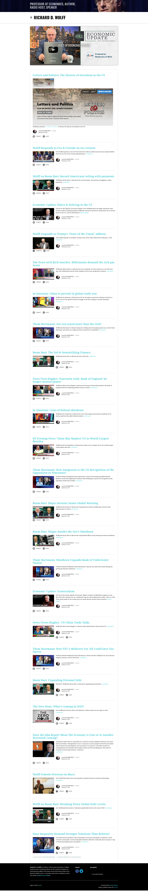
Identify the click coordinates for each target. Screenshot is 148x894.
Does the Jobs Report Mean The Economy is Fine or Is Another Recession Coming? (73, 736)
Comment (38, 136)
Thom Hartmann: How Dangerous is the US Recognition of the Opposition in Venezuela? (73, 471)
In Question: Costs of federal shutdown (58, 410)
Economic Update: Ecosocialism (54, 591)
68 (77, 857)
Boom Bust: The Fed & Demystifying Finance (62, 352)
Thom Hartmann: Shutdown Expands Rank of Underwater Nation (71, 561)
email (40, 885)
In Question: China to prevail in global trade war (65, 293)
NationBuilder (113, 885)
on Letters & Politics (51, 126)
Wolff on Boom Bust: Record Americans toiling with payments (73, 176)
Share (47, 136)
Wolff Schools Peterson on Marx (54, 774)
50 (53, 857)
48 (47, 857)
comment (61, 791)
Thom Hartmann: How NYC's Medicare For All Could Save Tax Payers (73, 650)
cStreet (116, 887)
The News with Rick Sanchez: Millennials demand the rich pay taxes (74, 264)
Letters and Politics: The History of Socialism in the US (69, 75)
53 (62, 857)
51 (56, 857)
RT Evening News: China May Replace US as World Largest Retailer (71, 440)
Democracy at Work (43, 875)
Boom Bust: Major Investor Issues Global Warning (65, 503)
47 (44, 857)
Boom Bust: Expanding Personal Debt (57, 680)
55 (68, 857)
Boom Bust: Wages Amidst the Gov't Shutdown (63, 531)
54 (65, 857)
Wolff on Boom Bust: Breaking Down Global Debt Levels (69, 804)
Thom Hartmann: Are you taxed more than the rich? (67, 324)
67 (74, 857)
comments (37, 251)
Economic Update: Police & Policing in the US (62, 204)
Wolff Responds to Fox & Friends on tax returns (64, 148)
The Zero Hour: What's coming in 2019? (58, 706)
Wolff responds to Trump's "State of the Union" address (69, 233)
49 (50, 857)
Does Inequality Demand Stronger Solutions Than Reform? (71, 833)
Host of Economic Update (74, 45)
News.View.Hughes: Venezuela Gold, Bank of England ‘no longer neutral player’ (70, 380)
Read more (89, 154)
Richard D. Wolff (50, 17)
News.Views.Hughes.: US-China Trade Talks (61, 622)
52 (59, 857)
